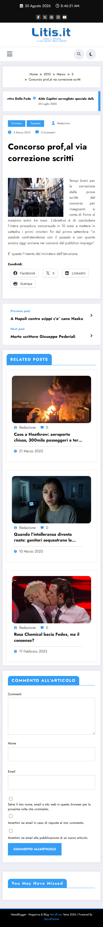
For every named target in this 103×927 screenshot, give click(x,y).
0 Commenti (48, 132)
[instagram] (58, 17)
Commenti (14, 694)
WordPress (56, 914)
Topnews (35, 123)
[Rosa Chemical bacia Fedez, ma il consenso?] (51, 599)
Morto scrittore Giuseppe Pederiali (43, 336)
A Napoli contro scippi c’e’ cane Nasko (47, 319)
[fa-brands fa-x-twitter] (45, 17)
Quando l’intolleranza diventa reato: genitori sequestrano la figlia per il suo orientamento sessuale (43, 537)
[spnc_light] (91, 54)
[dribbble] (51, 17)
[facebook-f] (38, 17)
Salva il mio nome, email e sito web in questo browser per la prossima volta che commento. (49, 806)
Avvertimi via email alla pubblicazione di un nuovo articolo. (48, 837)
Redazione (63, 123)
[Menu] (10, 54)
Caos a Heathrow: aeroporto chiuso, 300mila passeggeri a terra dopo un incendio (48, 437)
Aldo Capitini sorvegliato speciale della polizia (68, 98)
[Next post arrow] (91, 336)
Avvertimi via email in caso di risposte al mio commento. (46, 822)
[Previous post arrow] (91, 315)
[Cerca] (79, 54)
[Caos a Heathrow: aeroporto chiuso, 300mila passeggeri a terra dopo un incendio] (51, 399)
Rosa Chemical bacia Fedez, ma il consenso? (46, 637)
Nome (12, 743)
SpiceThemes (51, 919)
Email (11, 771)
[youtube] (64, 17)
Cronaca (17, 123)
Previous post (20, 311)
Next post (18, 329)
